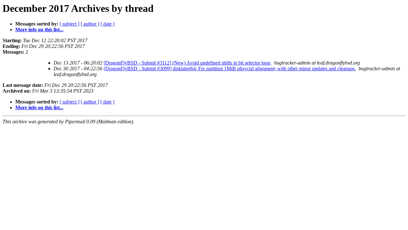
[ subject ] (69, 24)
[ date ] (107, 24)
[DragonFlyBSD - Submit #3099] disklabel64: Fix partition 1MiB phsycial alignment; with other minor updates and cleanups (230, 68)
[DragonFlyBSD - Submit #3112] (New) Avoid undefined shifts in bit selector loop (188, 62)
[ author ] (90, 24)
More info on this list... (39, 29)
